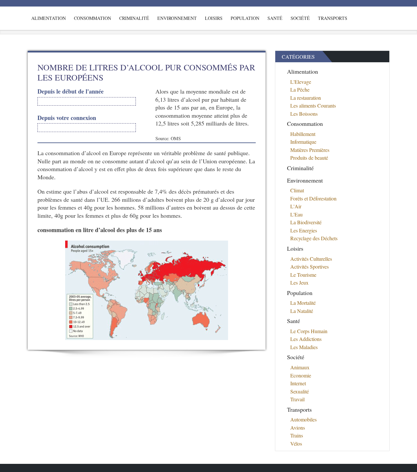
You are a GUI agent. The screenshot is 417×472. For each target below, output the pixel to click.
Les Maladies (304, 347)
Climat (297, 190)
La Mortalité (303, 302)
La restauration (305, 97)
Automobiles (303, 419)
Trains (296, 435)
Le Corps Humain (308, 331)
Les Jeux (299, 282)
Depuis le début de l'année (70, 91)
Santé (274, 18)
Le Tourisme (303, 274)
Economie (300, 375)
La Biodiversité (306, 222)
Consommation (92, 18)
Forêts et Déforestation (313, 198)
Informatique (303, 141)
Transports (332, 18)
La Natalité (301, 310)
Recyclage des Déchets (314, 238)
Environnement (177, 18)
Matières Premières (309, 149)
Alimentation (48, 18)
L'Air (295, 206)
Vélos (296, 443)
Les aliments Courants (313, 105)
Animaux (299, 367)
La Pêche (299, 89)
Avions (297, 427)
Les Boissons (304, 113)
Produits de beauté (309, 157)
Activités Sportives (309, 266)
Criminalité (134, 18)
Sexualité (299, 391)
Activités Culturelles (311, 258)
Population (245, 18)
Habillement (302, 133)
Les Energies (303, 230)
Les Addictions (306, 338)
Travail (297, 399)
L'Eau (296, 214)
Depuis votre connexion (66, 118)
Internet (298, 383)
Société (300, 18)
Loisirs (214, 18)
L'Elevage (300, 81)
